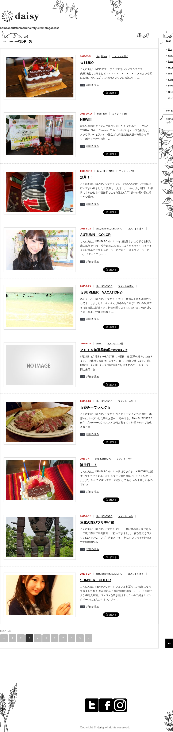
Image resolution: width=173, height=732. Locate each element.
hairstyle (33, 28)
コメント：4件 (125, 401)
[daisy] (20, 23)
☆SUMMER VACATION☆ (101, 292)
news (98, 343)
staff (17, 28)
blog (47, 28)
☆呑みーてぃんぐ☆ (95, 407)
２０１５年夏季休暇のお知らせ (103, 350)
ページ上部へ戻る (169, 643)
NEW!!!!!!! (88, 119)
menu (24, 28)
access (54, 28)
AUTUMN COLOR (95, 235)
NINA (104, 56)
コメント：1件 (119, 113)
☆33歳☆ (87, 62)
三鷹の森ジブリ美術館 (97, 522)
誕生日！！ (88, 465)
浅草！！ (87, 177)
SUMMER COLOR (95, 580)
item (42, 28)
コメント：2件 (126, 171)
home (3, 28)
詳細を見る (92, 85)
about (11, 28)
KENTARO (108, 171)
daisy (100, 727)
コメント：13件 (115, 343)
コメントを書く (120, 56)
